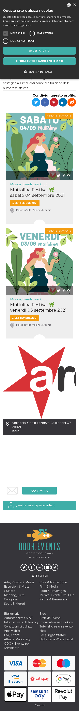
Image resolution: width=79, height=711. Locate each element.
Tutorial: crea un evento (56, 626)
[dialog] (39, 39)
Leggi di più (24, 25)
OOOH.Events (44, 553)
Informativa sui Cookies (56, 622)
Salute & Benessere (53, 599)
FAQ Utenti (12, 635)
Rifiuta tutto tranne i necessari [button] (39, 61)
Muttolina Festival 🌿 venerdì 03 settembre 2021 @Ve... (38, 307)
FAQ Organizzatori (53, 635)
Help (43, 631)
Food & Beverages (53, 591)
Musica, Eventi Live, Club (29, 184)
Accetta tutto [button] (39, 50)
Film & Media (49, 586)
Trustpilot (40, 705)
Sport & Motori (14, 604)
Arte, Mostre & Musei (19, 582)
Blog (43, 613)
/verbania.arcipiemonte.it (35, 505)
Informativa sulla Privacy (21, 622)
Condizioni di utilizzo (18, 626)
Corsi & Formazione (53, 582)
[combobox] (69, 5)
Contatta (39, 490)
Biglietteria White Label (56, 639)
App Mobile (12, 631)
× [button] (74, 5)
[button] (39, 71)
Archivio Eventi (50, 618)
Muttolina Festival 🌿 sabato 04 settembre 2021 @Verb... (37, 192)
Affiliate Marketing (17, 639)
